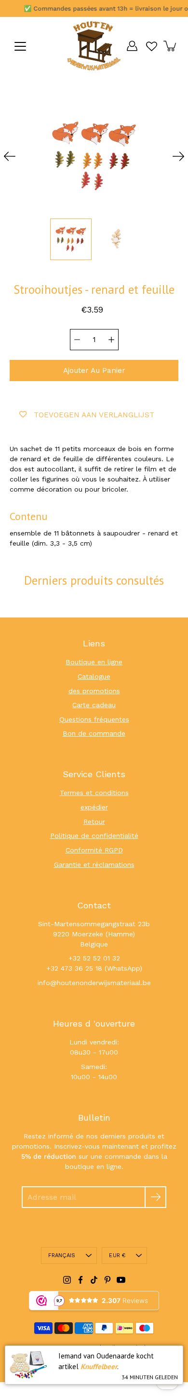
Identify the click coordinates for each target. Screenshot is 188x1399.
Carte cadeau (94, 705)
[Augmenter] (111, 339)
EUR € (117, 1255)
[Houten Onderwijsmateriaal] (94, 46)
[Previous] (9, 156)
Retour (94, 821)
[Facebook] (80, 1280)
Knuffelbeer (99, 1366)
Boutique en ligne (94, 662)
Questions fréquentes (94, 719)
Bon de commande (94, 733)
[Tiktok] (94, 1280)
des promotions (94, 691)
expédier (94, 807)
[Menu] (20, 46)
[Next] (178, 156)
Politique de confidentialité (94, 835)
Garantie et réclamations (94, 864)
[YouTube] (121, 1280)
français (62, 1255)
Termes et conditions (94, 792)
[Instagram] (67, 1280)
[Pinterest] (107, 1280)
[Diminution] (77, 339)
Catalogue (94, 676)
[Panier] (170, 46)
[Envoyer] (155, 1197)
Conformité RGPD (94, 850)
